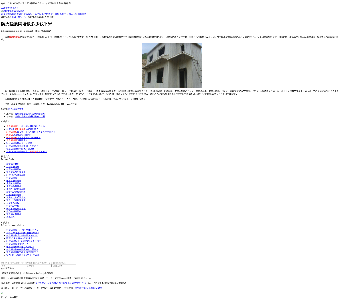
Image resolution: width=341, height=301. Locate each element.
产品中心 (37, 14)
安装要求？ (17, 140)
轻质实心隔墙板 (13, 214)
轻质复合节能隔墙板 (16, 172)
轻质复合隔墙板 (13, 181)
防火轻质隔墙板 (15, 109)
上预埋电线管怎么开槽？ (23, 137)
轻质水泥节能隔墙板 (16, 175)
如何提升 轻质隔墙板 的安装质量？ (22, 233)
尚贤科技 (79, 288)
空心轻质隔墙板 (13, 211)
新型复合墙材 (12, 167)
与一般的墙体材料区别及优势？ (26, 126)
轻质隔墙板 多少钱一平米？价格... (22, 235)
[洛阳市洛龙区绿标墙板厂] (14, 11)
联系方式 (82, 14)
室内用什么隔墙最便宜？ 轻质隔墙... (23, 255)
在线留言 (5, 8)
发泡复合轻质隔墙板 (16, 197)
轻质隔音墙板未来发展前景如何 (30, 114)
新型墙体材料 (12, 164)
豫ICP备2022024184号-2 (47, 283)
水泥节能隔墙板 (13, 183)
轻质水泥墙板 (12, 206)
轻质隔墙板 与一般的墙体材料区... (22, 230)
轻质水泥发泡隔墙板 (16, 200)
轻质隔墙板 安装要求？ (17, 244)
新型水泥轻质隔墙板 (16, 192)
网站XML (97, 288)
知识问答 (73, 14)
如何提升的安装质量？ (22, 129)
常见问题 (14, 8)
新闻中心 (64, 14)
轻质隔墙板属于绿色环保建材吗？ (22, 149)
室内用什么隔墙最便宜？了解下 (26, 151)
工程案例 (46, 14)
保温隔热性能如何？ (19, 135)
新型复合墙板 (12, 203)
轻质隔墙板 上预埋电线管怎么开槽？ (23, 241)
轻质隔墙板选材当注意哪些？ (20, 143)
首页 (3, 14)
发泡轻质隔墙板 (13, 195)
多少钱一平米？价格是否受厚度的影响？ (30, 132)
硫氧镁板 (10, 217)
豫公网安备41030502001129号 (73, 283)
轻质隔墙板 (11, 14)
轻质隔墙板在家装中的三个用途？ (22, 146)
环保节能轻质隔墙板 (16, 209)
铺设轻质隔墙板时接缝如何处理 (30, 116)
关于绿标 (55, 14)
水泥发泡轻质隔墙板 (16, 189)
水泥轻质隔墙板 (24, 14)
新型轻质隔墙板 (13, 169)
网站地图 (88, 288)
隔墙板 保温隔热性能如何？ (19, 238)
